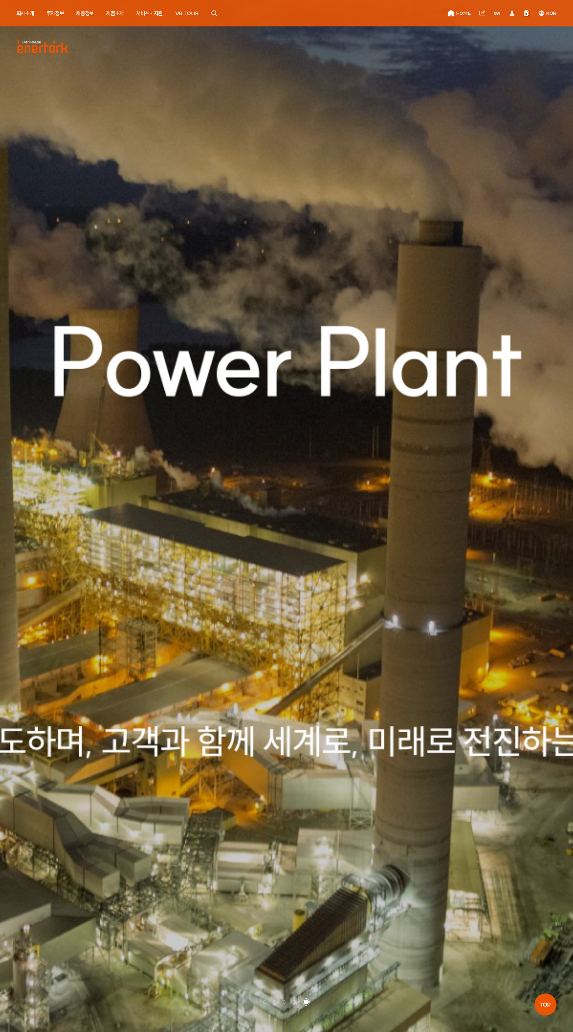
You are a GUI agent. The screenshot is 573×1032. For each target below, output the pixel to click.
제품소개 (115, 13)
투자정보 (55, 13)
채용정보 (85, 13)
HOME (463, 13)
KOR (551, 13)
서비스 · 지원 (149, 13)
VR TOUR (187, 13)
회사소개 (25, 13)
